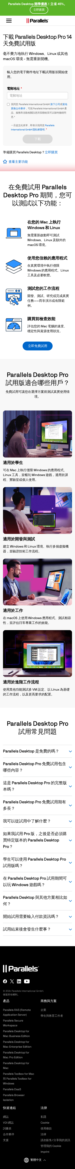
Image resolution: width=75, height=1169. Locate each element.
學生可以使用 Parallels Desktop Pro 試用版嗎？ (34, 862)
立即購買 (51, 152)
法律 (43, 1134)
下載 (37, 139)
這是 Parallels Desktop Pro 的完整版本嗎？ (35, 786)
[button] (38, 1160)
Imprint (45, 1152)
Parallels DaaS (12, 1089)
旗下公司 (55, 104)
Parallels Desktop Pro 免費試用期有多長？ (34, 805)
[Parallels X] (12, 981)
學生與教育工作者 (52, 1015)
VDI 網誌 (8, 1122)
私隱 (43, 1117)
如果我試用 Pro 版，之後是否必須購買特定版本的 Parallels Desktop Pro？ (35, 840)
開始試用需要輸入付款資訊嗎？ (31, 917)
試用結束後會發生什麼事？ (27, 929)
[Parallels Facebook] (5, 981)
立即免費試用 (37, 346)
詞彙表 (7, 1128)
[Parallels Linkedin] (19, 981)
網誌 (6, 1117)
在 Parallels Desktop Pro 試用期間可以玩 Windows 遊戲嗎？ (35, 881)
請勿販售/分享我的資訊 (55, 1140)
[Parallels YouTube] (27, 981)
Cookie (45, 1122)
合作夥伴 (8, 1134)
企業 (43, 1010)
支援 (6, 1140)
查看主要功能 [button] (18, 161)
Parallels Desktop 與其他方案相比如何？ (35, 901)
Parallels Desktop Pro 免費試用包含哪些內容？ (34, 767)
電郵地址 (14, 88)
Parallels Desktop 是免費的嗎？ (31, 751)
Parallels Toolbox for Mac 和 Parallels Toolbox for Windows (18, 1079)
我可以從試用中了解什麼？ (27, 821)
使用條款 (46, 1128)
